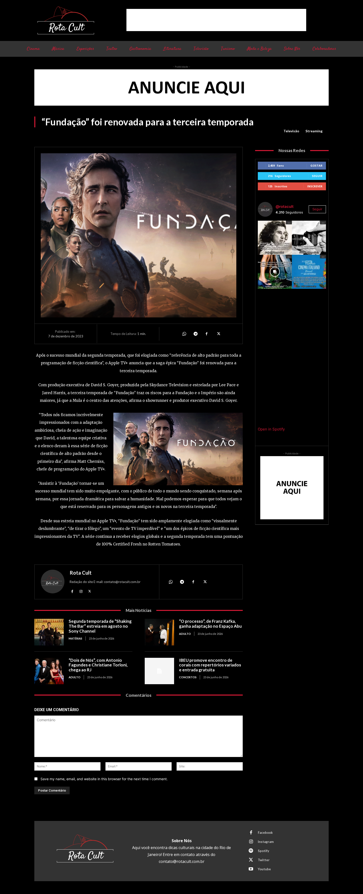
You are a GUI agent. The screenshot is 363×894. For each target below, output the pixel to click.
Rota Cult (81, 573)
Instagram (266, 842)
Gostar (316, 165)
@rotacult (285, 206)
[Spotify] (250, 851)
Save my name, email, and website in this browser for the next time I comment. (104, 779)
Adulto (185, 633)
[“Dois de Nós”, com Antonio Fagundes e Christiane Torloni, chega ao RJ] (49, 671)
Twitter (264, 860)
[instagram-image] (275, 238)
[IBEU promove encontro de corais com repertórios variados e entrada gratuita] (159, 671)
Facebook (265, 833)
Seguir (317, 176)
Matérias (75, 638)
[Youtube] (250, 869)
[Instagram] (80, 591)
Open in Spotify (271, 429)
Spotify (263, 851)
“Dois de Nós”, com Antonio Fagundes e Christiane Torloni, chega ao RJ (98, 665)
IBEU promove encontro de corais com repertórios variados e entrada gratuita (210, 665)
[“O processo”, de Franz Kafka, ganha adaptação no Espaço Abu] (159, 632)
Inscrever (315, 186)
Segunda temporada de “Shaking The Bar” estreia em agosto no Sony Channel (100, 626)
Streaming (314, 131)
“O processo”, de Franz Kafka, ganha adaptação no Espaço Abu (210, 624)
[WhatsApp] (184, 334)
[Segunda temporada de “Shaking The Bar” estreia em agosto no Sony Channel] (49, 632)
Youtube (264, 869)
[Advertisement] (216, 20)
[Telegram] (195, 334)
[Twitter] (218, 334)
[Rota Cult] (52, 583)
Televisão (291, 131)
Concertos (188, 677)
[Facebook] (207, 334)
